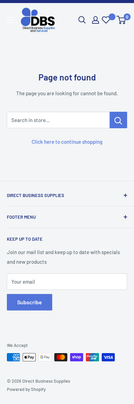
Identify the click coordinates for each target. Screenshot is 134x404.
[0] (121, 20)
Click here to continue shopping (67, 142)
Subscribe (29, 302)
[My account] (95, 20)
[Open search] (82, 20)
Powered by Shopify (26, 389)
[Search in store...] (118, 120)
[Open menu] (10, 20)
